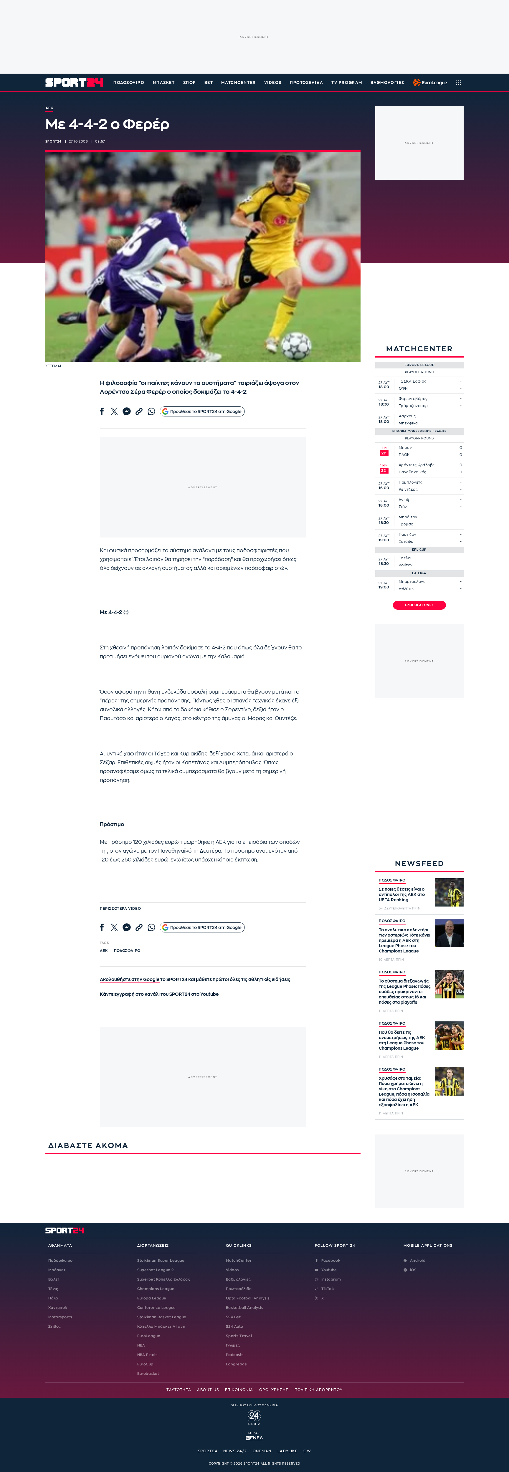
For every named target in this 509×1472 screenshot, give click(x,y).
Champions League (156, 1289)
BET (208, 83)
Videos (232, 1270)
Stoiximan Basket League (161, 1317)
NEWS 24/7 (235, 1451)
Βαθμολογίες (238, 1279)
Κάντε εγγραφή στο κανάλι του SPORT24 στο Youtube (159, 994)
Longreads (236, 1364)
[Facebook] (102, 411)
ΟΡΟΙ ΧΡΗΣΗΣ (274, 1390)
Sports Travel (239, 1336)
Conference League (156, 1307)
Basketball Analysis (244, 1307)
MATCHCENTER (238, 83)
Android (417, 1260)
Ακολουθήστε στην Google (130, 980)
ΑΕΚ (104, 950)
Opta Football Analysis (248, 1298)
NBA (141, 1345)
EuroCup (145, 1364)
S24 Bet (233, 1317)
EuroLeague (149, 1336)
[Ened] (254, 1437)
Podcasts (235, 1355)
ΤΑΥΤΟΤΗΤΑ (178, 1390)
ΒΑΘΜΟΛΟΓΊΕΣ (387, 83)
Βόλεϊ (53, 1279)
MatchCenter (239, 1260)
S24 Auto (234, 1326)
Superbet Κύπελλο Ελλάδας (163, 1279)
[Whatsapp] (151, 411)
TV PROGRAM (346, 83)
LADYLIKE (287, 1451)
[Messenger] (127, 411)
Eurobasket (148, 1373)
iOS (413, 1270)
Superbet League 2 (155, 1270)
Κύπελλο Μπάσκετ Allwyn (161, 1326)
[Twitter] (114, 411)
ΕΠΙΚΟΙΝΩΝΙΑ (239, 1390)
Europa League (151, 1298)
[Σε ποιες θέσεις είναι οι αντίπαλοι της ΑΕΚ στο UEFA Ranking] (449, 892)
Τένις (53, 1289)
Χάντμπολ (57, 1307)
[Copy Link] (139, 411)
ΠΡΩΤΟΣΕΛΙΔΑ (306, 83)
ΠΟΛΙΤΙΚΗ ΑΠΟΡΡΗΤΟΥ (319, 1390)
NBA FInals (147, 1355)
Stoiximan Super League (161, 1260)
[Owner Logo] (254, 1417)
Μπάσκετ (164, 83)
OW (307, 1451)
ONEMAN (262, 1451)
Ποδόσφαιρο (129, 83)
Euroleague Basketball (428, 82)
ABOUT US (208, 1390)
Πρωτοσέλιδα (239, 1289)
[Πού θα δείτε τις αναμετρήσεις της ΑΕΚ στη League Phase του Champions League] (449, 1035)
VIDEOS (273, 83)
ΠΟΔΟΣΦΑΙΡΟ (392, 880)
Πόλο (53, 1298)
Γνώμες (233, 1345)
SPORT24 (207, 1451)
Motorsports (60, 1317)
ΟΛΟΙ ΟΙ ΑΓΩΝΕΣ (419, 605)
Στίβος (54, 1326)
